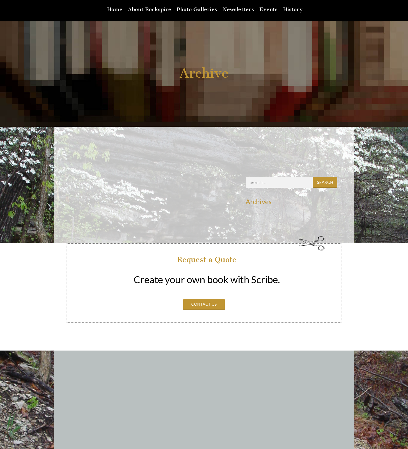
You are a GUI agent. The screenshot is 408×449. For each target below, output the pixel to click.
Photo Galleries (197, 9)
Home (114, 9)
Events (269, 9)
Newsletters (238, 9)
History (293, 9)
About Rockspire (149, 9)
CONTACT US (204, 304)
